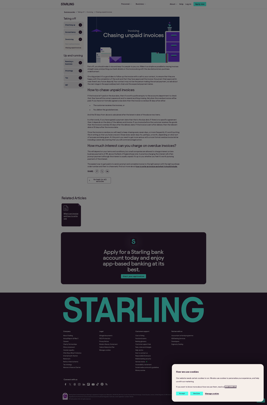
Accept (182, 393)
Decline (196, 393)
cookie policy (230, 387)
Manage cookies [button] (212, 393)
